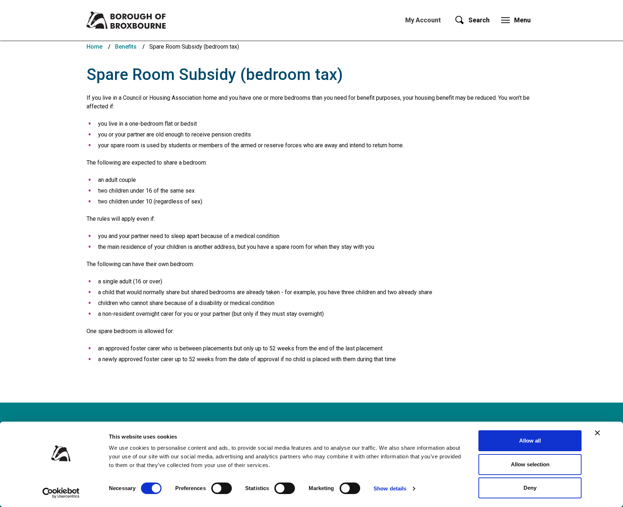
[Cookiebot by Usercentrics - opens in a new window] (61, 493)
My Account (423, 20)
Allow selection (530, 464)
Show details (390, 488)
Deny (529, 488)
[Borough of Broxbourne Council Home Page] (126, 20)
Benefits (126, 46)
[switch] (221, 488)
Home (94, 46)
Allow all (530, 441)
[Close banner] (597, 432)
